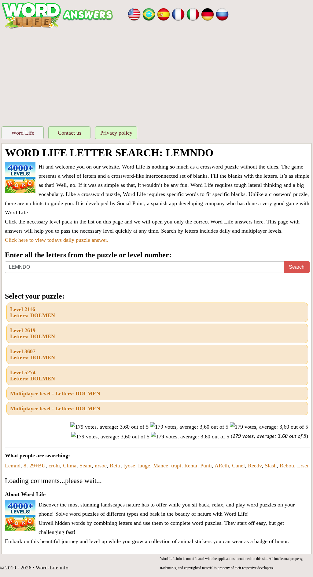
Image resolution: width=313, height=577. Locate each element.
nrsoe (101, 466)
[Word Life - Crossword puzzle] (134, 14)
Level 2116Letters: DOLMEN (32, 312)
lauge (144, 466)
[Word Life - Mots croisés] (178, 14)
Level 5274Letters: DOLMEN (32, 375)
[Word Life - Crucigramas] (163, 14)
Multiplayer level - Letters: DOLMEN (55, 393)
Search (296, 267)
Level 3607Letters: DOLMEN (32, 354)
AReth (222, 466)
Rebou (287, 466)
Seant (85, 466)
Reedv (255, 466)
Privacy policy (116, 133)
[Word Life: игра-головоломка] (222, 14)
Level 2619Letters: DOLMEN (32, 333)
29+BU (37, 466)
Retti (115, 466)
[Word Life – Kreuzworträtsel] (207, 14)
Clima (69, 466)
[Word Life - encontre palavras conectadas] (149, 14)
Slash (271, 466)
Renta (190, 466)
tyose (129, 466)
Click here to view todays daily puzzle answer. (57, 240)
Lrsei (302, 466)
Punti (206, 466)
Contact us (69, 133)
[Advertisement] (156, 76)
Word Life (22, 133)
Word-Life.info (52, 568)
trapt (176, 466)
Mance (160, 466)
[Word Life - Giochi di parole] (193, 14)
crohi (54, 466)
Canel (238, 466)
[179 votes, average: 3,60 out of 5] (109, 426)
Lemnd (12, 466)
